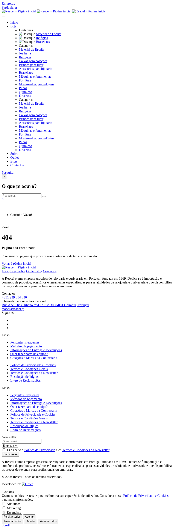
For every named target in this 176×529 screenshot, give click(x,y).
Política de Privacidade (39, 450)
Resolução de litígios (24, 376)
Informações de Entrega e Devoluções (36, 350)
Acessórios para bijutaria (35, 69)
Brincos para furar (31, 65)
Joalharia (25, 53)
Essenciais (14, 512)
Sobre (14, 153)
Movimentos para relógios (36, 84)
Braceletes (26, 72)
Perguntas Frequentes (24, 342)
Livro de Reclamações (25, 380)
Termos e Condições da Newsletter (34, 373)
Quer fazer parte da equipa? (29, 354)
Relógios (25, 57)
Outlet (14, 157)
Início (14, 22)
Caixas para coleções (33, 61)
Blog (13, 161)
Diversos (25, 96)
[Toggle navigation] (3, 16)
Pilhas (23, 88)
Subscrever (10, 454)
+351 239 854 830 (14, 297)
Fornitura (25, 80)
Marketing (14, 508)
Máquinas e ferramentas (35, 76)
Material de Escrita (31, 49)
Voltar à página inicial (16, 263)
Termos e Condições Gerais (29, 369)
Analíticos (13, 504)
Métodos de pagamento (26, 346)
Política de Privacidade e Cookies (33, 365)
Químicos (25, 92)
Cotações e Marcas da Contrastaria (33, 358)
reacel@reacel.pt (13, 309)
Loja (13, 26)
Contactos (17, 165)
